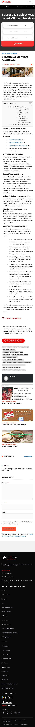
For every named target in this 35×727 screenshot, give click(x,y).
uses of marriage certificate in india (14, 370)
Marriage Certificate (7, 607)
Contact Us (21, 586)
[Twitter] (15, 712)
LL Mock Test (5, 654)
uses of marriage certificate (11, 367)
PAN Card (4, 616)
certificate (6, 354)
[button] (12, 25)
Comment (5, 483)
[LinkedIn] (11, 712)
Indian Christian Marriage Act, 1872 (23, 117)
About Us (4, 586)
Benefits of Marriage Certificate (19, 124)
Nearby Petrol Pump (7, 688)
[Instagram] (7, 712)
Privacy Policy (5, 724)
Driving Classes (6, 637)
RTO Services (5, 595)
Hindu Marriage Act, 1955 (23, 110)
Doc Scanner (5, 675)
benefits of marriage (9, 349)
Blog (15, 586)
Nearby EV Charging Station (10, 684)
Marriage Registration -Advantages (14, 365)
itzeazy (6, 64)
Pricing (11, 586)
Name (4, 502)
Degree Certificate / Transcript (10, 632)
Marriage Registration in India (18, 107)
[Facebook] (3, 712)
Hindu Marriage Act (15, 139)
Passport (4, 599)
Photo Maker (5, 671)
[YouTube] (19, 712)
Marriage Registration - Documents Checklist (17, 362)
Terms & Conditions (15, 724)
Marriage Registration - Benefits (13, 359)
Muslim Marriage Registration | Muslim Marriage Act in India (17, 469)
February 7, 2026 (15, 64)
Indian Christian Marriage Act (18, 145)
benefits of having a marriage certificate (16, 347)
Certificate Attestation (8, 628)
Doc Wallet (5, 680)
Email (4, 512)
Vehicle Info (5, 646)
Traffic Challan (6, 620)
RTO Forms (5, 663)
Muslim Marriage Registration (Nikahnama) (24, 121)
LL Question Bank (7, 658)
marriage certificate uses (20, 354)
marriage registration (10, 357)
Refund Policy (24, 724)
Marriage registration (9, 53)
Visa (3, 603)
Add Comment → (28, 456)
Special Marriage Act (15, 142)
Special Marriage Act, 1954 (23, 113)
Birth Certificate (6, 611)
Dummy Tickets (6, 624)
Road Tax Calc (6, 667)
